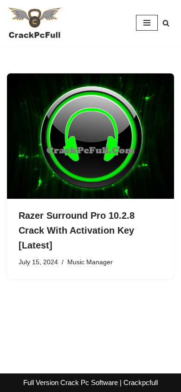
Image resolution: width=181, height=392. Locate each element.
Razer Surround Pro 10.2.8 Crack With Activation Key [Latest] (77, 230)
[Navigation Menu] (147, 23)
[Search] (165, 23)
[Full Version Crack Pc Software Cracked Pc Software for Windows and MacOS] (35, 23)
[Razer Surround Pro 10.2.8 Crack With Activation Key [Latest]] (90, 136)
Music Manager (90, 262)
